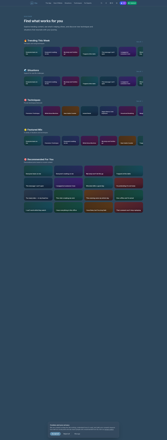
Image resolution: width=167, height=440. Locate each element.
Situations (68, 3)
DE (112, 3)
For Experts (88, 3)
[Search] (101, 3)
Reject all (66, 434)
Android (133, 3)
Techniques (78, 3)
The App (48, 3)
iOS (124, 3)
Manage (77, 434)
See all (138, 42)
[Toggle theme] (116, 3)
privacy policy (109, 429)
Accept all (55, 434)
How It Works (58, 3)
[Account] (106, 3)
